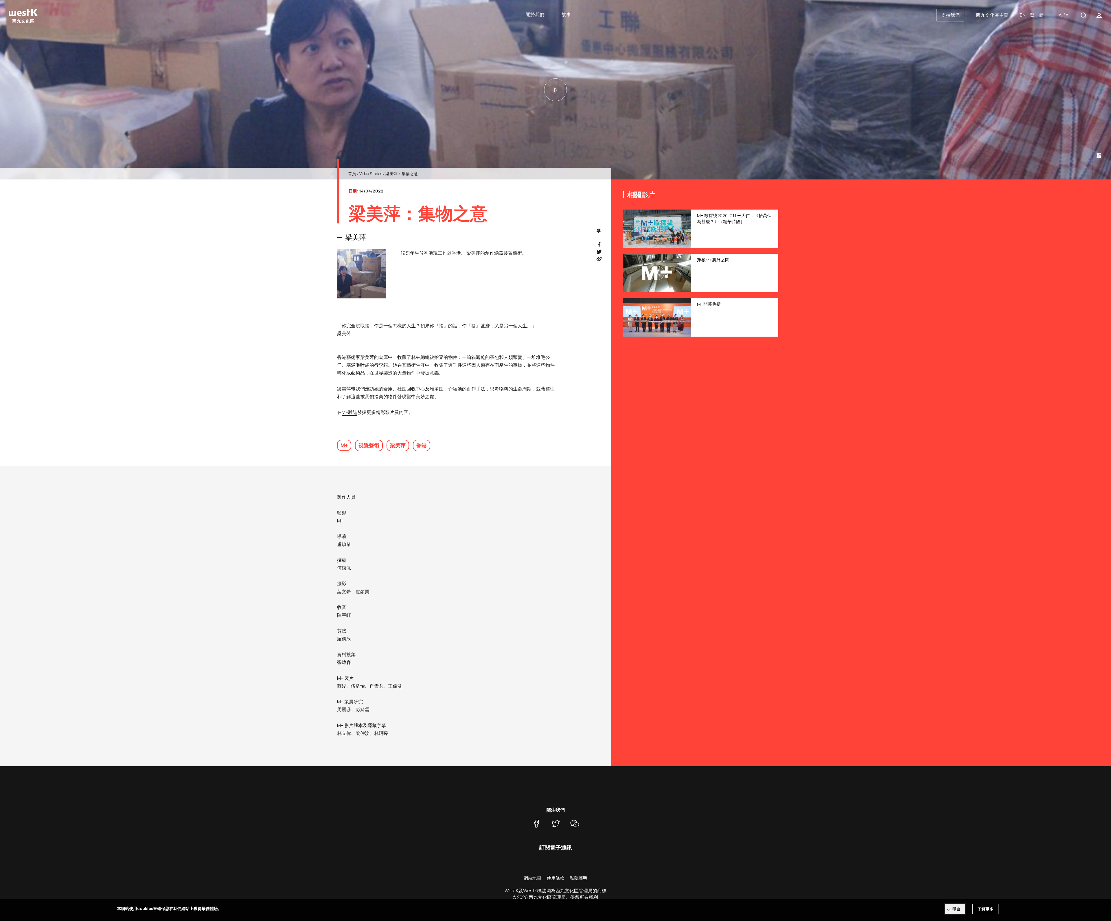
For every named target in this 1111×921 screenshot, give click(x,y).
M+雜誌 (349, 412)
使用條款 (555, 878)
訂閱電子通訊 (555, 847)
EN (1023, 15)
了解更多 (985, 909)
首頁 (352, 173)
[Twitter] (555, 823)
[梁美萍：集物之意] (555, 89)
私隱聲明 (578, 878)
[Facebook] (536, 823)
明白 (956, 909)
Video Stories (370, 173)
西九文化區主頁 (992, 15)
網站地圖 (532, 878)
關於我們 (535, 14)
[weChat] (574, 823)
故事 (566, 14)
